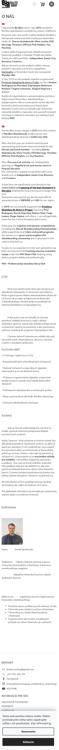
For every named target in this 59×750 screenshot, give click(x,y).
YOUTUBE (12, 688)
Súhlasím (28, 742)
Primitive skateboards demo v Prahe (20, 82)
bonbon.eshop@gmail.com (20, 669)
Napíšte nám (8, 710)
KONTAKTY (7, 706)
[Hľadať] (34, 4)
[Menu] (51, 4)
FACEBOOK (13, 678)
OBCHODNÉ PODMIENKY (15, 701)
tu (50, 723)
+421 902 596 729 (16, 674)
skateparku (7, 71)
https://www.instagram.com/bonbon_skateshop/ (32, 683)
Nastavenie (28, 731)
